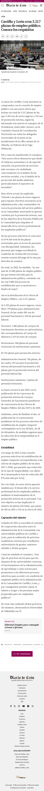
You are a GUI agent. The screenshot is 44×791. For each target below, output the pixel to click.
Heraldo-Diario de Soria (22, 762)
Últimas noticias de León (22, 746)
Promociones (22, 693)
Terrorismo (17, 644)
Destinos (22, 738)
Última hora (6, 11)
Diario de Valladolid (22, 757)
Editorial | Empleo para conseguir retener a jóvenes (22, 626)
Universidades (28, 644)
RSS (22, 701)
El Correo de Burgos (22, 759)
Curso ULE (29, 1)
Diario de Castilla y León (22, 754)
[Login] (41, 5)
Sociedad (32, 11)
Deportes (22, 722)
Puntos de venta (22, 696)
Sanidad (22, 730)
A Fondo (22, 735)
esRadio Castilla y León (22, 767)
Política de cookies (33, 785)
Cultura (22, 727)
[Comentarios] (26, 36)
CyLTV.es (22, 765)
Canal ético (30, 788)
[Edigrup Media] (22, 777)
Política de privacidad (19, 785)
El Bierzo (22, 716)
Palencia (37, 644)
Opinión (22, 741)
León (15, 11)
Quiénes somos (22, 685)
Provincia (23, 11)
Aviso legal (8, 785)
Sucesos (22, 732)
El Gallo (22, 743)
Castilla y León (22, 724)
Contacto (22, 699)
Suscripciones (22, 691)
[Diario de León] (22, 5)
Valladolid (8, 644)
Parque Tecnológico (19, 1)
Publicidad (22, 688)
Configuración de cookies (18, 788)
